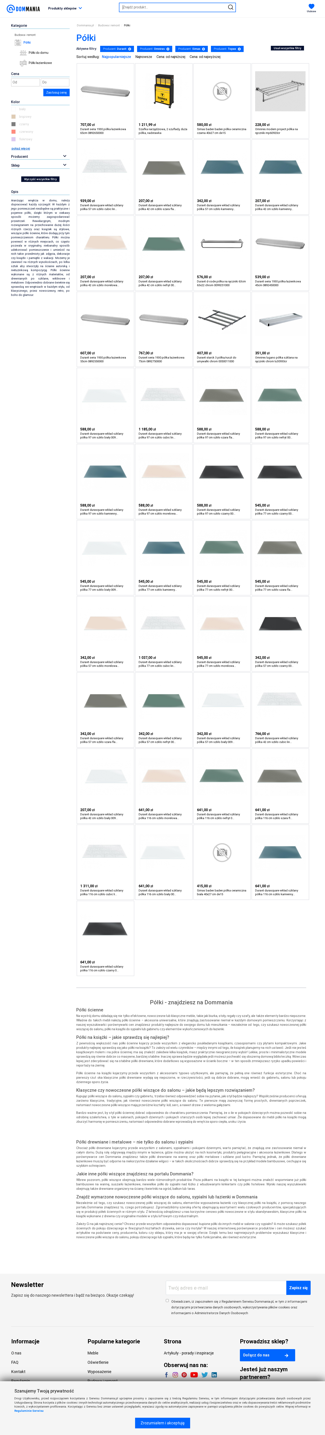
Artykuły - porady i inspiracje (189, 1353)
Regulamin (20, 1381)
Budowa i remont (25, 35)
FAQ (14, 1362)
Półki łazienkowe (40, 63)
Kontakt (18, 1371)
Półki (27, 42)
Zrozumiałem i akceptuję (163, 1423)
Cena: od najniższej (171, 57)
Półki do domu (38, 52)
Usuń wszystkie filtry (287, 48)
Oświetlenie (98, 1362)
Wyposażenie (99, 1371)
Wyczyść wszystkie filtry (40, 179)
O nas (16, 1353)
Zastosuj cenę (56, 92)
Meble (93, 1353)
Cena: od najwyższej (205, 57)
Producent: (114, 48)
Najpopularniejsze (116, 57)
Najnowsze (143, 57)
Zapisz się (298, 1287)
